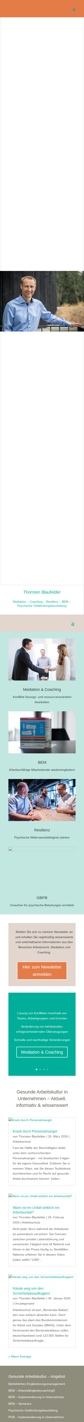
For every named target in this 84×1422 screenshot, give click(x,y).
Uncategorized (24, 1303)
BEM (42, 762)
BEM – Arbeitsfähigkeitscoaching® (31, 1390)
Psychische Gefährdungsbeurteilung (33, 1410)
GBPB (42, 898)
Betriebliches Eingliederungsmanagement (36, 1384)
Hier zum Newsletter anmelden (42, 971)
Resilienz (42, 830)
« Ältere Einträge (19, 1356)
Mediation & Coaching (42, 689)
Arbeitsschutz (22, 1141)
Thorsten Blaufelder (32, 1136)
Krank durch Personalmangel (35, 1131)
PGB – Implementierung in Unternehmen (36, 1417)
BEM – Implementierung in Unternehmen (36, 1397)
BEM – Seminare (19, 1403)
